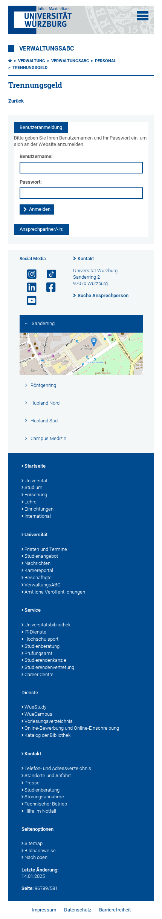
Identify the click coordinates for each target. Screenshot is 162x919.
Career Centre (38, 674)
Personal (105, 60)
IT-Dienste (35, 632)
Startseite (35, 466)
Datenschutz (77, 910)
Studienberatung (42, 646)
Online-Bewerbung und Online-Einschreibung (71, 728)
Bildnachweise (40, 850)
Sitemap (33, 843)
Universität (35, 480)
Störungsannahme (44, 796)
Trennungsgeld (29, 67)
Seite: (27, 888)
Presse (32, 783)
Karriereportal (38, 570)
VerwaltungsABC (46, 48)
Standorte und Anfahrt (47, 775)
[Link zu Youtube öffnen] (29, 300)
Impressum (44, 910)
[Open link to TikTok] (48, 274)
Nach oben (35, 857)
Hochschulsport (41, 639)
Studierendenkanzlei (45, 660)
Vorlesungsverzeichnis (48, 721)
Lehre (30, 502)
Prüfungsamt (38, 653)
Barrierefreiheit (115, 910)
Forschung (35, 494)
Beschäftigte (38, 577)
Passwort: (31, 182)
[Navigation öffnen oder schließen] (142, 15)
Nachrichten (37, 563)
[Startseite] (10, 60)
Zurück (16, 101)
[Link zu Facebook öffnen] (48, 287)
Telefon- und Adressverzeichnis (57, 768)
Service (32, 610)
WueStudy (35, 707)
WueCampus (38, 714)
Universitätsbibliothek (47, 624)
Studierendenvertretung (49, 667)
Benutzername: (36, 156)
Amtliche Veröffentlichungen (54, 592)
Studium (33, 487)
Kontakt (86, 258)
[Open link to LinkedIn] (29, 287)
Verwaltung (31, 60)
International (37, 516)
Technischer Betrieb (45, 804)
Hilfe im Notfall (40, 811)
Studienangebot (41, 556)
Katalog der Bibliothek (47, 735)
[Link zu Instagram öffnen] (29, 274)
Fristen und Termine (45, 549)
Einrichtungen (38, 509)
